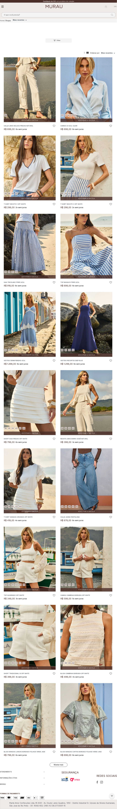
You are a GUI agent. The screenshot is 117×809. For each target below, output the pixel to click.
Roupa (8, 20)
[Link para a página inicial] (2, 20)
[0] (106, 6)
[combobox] (58, 14)
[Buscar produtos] (111, 14)
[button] (58, 40)
